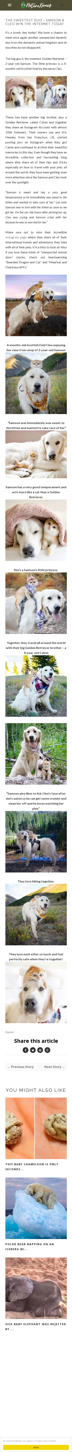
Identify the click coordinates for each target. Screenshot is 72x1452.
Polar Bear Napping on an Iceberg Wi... (29, 1246)
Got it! (36, 1447)
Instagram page (15, 237)
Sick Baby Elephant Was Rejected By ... (35, 1326)
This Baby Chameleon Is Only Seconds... (31, 1166)
